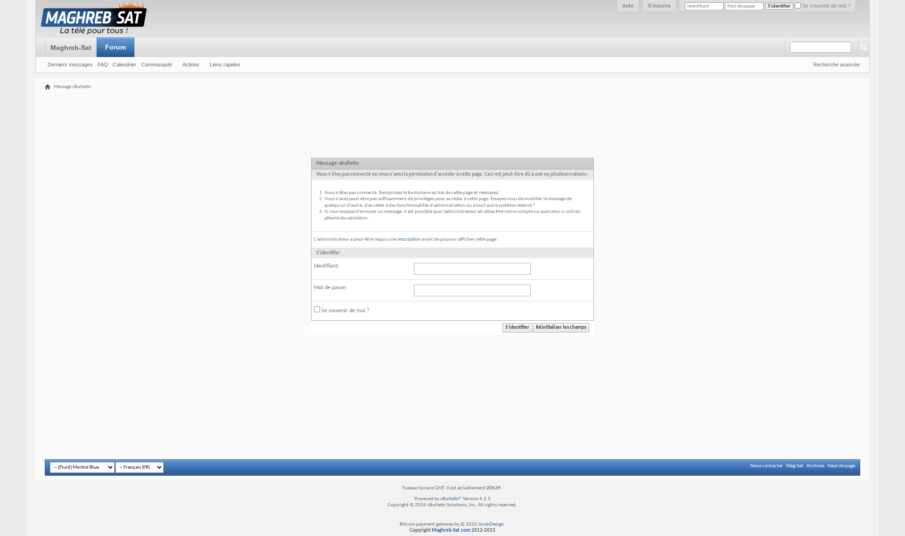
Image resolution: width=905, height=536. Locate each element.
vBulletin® (451, 499)
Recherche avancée (836, 64)
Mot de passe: (330, 288)
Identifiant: (326, 266)
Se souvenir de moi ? (825, 5)
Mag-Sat (794, 466)
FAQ (103, 64)
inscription (408, 239)
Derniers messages (70, 64)
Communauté (156, 64)
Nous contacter (766, 466)
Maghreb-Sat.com (451, 530)
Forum (115, 47)
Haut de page (841, 466)
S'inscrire (659, 5)
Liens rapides (225, 64)
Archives (815, 466)
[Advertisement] (452, 85)
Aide (628, 5)
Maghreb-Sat (70, 47)
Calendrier (124, 64)
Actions (190, 64)
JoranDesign (491, 524)
